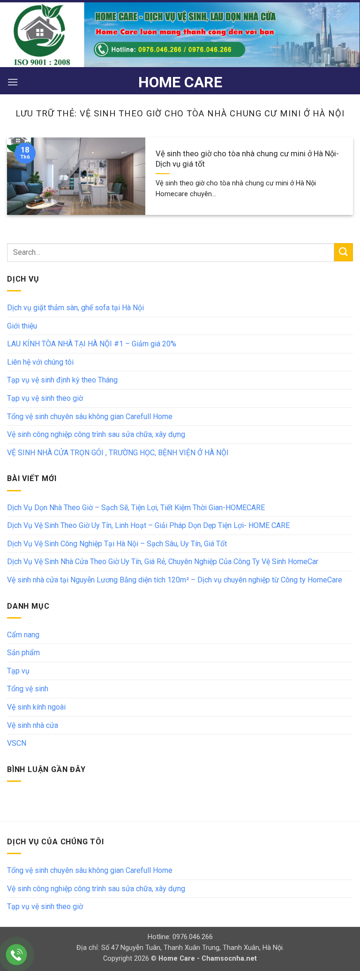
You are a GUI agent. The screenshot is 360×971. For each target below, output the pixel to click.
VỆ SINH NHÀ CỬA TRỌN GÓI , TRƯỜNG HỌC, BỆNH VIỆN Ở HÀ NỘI (118, 452)
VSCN (16, 743)
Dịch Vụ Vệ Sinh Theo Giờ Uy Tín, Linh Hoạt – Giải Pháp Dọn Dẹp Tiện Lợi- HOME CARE (148, 525)
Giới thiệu (22, 325)
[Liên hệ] (16, 954)
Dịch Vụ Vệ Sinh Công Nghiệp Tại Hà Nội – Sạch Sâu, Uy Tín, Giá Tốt (117, 543)
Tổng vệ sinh (27, 688)
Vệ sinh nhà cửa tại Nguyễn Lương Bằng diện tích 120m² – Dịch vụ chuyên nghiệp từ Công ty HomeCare (174, 579)
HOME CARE (180, 82)
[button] (12, 81)
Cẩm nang (23, 634)
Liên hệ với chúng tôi (40, 362)
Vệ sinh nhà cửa (32, 725)
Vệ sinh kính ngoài (36, 707)
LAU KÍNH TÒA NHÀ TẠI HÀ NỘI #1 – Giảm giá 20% (91, 343)
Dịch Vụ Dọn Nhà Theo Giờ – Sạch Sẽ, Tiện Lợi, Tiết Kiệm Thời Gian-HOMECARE (136, 507)
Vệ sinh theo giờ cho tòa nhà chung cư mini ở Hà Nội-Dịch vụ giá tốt (247, 158)
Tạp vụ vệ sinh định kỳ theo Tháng (62, 379)
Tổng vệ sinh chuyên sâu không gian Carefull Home (89, 416)
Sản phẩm (23, 652)
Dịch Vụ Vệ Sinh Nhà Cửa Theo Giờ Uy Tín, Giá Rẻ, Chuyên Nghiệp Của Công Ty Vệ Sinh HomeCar (162, 561)
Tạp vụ (18, 670)
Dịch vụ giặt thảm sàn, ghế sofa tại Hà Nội (75, 307)
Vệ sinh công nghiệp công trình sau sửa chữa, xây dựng (96, 434)
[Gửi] (343, 252)
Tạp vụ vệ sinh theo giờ (45, 398)
